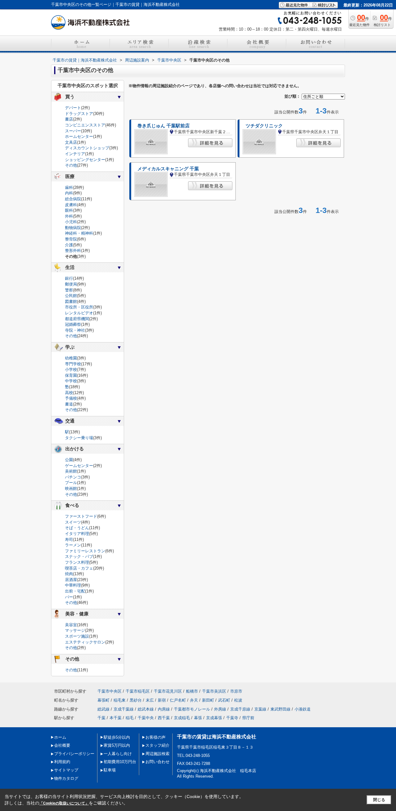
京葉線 (260, 709)
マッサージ (75, 630)
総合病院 (73, 199)
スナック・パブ (79, 556)
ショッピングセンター (85, 159)
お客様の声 (155, 737)
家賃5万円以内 (117, 745)
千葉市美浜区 (214, 691)
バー (69, 597)
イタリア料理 (77, 533)
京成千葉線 (124, 709)
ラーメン (73, 545)
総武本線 (146, 709)
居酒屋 (71, 579)
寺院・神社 (75, 330)
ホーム (60, 737)
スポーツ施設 (77, 636)
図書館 (71, 301)
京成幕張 (214, 717)
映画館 (71, 488)
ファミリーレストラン (85, 551)
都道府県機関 (77, 318)
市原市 (236, 691)
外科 (69, 216)
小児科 (71, 221)
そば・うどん (77, 527)
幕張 (198, 717)
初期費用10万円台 (120, 761)
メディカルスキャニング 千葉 (168, 168)
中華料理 (73, 585)
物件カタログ (66, 778)
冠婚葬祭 (73, 324)
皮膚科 (71, 204)
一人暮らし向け (118, 753)
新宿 (162, 700)
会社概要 (62, 745)
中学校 (71, 381)
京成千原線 (240, 709)
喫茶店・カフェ (79, 568)
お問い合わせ (157, 761)
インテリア (75, 153)
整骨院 (71, 239)
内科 (69, 193)
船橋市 (192, 691)
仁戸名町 (178, 700)
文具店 (71, 142)
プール (71, 482)
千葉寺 (232, 717)
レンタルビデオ (79, 313)
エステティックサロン (85, 642)
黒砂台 (136, 700)
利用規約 (62, 761)
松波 (238, 700)
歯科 (69, 187)
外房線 (220, 709)
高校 (69, 392)
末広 (150, 700)
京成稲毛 (182, 717)
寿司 (69, 539)
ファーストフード (81, 516)
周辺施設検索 (157, 753)
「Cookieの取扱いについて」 (64, 803)
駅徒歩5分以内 (117, 737)
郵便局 (71, 284)
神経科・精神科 (79, 233)
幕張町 (103, 700)
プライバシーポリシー (74, 753)
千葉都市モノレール (192, 709)
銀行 (69, 278)
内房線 (164, 709)
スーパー (73, 131)
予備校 (71, 398)
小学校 (71, 369)
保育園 (71, 375)
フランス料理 (77, 562)
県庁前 (248, 717)
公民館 (71, 295)
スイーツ (73, 522)
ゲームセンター (79, 465)
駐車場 (110, 770)
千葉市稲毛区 (138, 691)
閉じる (379, 799)
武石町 (224, 700)
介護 (69, 245)
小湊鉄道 (303, 709)
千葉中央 (146, 717)
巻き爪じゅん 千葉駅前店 (163, 125)
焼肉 (69, 573)
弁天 (194, 700)
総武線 (103, 709)
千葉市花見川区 (168, 691)
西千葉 (164, 717)
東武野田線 (280, 709)
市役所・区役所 (79, 307)
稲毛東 (120, 700)
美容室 (71, 624)
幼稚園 (71, 358)
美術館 (71, 471)
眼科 (69, 210)
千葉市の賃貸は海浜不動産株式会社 (216, 736)
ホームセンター (79, 136)
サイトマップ (66, 770)
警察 (69, 290)
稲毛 (130, 717)
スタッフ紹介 (157, 745)
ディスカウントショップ (87, 148)
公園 (69, 459)
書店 (69, 119)
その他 (71, 165)
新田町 (208, 700)
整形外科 (73, 250)
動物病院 (73, 227)
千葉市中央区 (109, 691)
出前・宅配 (75, 591)
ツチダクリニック (264, 125)
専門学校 (73, 364)
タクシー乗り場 (79, 437)
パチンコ (73, 477)
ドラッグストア (79, 113)
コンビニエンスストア (85, 125)
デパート (73, 107)
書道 (69, 404)
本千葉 (116, 717)
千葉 (101, 717)
